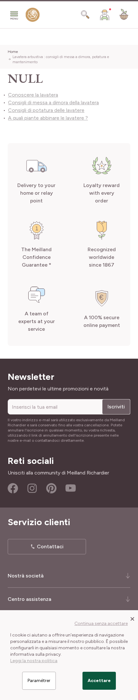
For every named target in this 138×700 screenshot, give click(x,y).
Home (13, 51)
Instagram (32, 488)
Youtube (70, 488)
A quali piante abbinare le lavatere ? (48, 118)
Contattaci (50, 546)
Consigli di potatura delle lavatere (46, 110)
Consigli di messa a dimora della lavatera (53, 102)
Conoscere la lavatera (33, 95)
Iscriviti (116, 407)
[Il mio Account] (104, 14)
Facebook (13, 488)
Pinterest (51, 488)
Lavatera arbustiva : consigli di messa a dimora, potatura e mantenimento (61, 59)
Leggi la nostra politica (33, 660)
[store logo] (33, 16)
